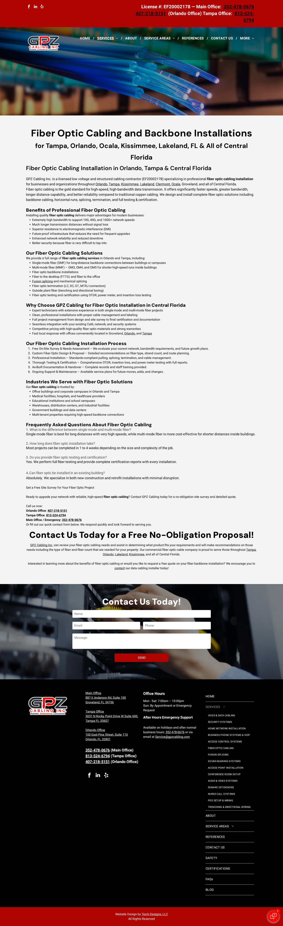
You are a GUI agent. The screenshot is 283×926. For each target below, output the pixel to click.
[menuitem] (85, 38)
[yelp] (42, 7)
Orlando (101, 184)
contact (120, 568)
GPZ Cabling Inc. (41, 545)
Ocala (176, 184)
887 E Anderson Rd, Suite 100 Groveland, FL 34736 (105, 700)
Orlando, (130, 333)
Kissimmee (130, 184)
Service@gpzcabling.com (172, 737)
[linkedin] (35, 7)
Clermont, (163, 184)
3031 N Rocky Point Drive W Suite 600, (111, 716)
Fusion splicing (42, 281)
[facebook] (29, 7)
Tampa (114, 184)
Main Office (93, 693)
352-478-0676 (175, 732)
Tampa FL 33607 (97, 721)
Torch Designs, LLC (155, 914)
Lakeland (147, 184)
